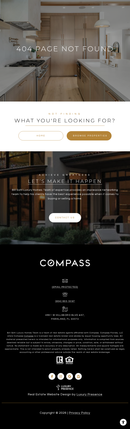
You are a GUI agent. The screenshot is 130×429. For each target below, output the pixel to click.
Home (41, 136)
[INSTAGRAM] (60, 376)
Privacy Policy (79, 412)
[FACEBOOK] (52, 376)
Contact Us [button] (65, 217)
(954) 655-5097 (65, 301)
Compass (29, 336)
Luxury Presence (89, 394)
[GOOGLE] (69, 376)
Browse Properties (90, 136)
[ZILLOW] (78, 376)
